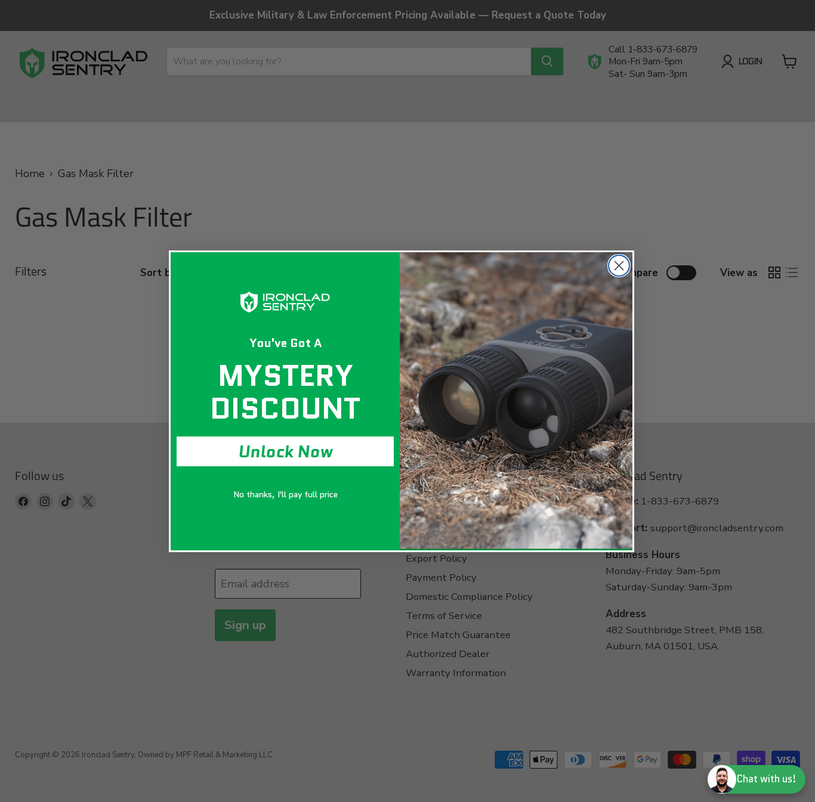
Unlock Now (285, 451)
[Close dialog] (619, 265)
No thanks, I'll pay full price (285, 494)
